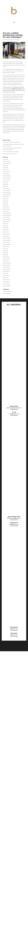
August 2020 (5, 271)
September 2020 (6, 269)
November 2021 (6, 240)
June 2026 (5, 159)
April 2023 (5, 205)
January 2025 (5, 174)
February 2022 (5, 234)
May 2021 (5, 253)
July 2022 (4, 224)
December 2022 (6, 213)
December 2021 (6, 238)
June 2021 (5, 250)
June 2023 (5, 201)
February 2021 (5, 259)
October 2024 (6, 180)
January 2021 (5, 261)
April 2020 (5, 277)
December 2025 (6, 161)
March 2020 (5, 280)
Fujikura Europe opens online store (10, 154)
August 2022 (5, 221)
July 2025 (4, 165)
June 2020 (5, 275)
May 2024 (5, 184)
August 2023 (5, 196)
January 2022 (5, 236)
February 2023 (5, 209)
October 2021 (5, 242)
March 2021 (5, 257)
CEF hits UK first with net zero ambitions (11, 152)
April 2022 (5, 230)
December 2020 (6, 263)
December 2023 (6, 190)
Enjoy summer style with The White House (11, 142)
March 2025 (5, 170)
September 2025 (6, 163)
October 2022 (5, 217)
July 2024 (5, 182)
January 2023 (5, 211)
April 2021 (5, 255)
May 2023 (5, 203)
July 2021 (4, 248)
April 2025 (5, 167)
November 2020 (6, 265)
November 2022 (6, 215)
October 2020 (6, 267)
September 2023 (6, 194)
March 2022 (5, 232)
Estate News (17, 39)
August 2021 (5, 246)
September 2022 (6, 219)
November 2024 (6, 178)
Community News (6, 291)
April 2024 (5, 186)
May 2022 (5, 228)
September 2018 (6, 286)
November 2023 (6, 192)
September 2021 (6, 244)
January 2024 (5, 188)
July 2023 (4, 199)
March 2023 (5, 207)
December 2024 (6, 176)
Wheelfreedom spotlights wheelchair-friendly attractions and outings (12, 148)
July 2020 (5, 273)
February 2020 (6, 282)
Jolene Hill (6, 39)
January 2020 (5, 284)
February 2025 (5, 172)
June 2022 (5, 226)
